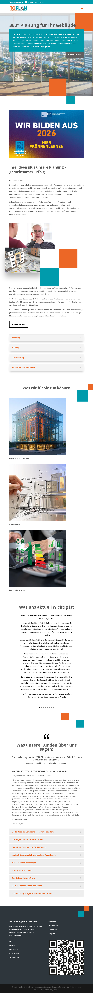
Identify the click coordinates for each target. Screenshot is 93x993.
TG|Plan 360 (14, 957)
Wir (10, 941)
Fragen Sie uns (74, 55)
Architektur (53, 930)
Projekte (52, 934)
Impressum (13, 949)
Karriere (12, 945)
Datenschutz (14, 953)
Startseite (52, 922)
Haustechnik (53, 926)
